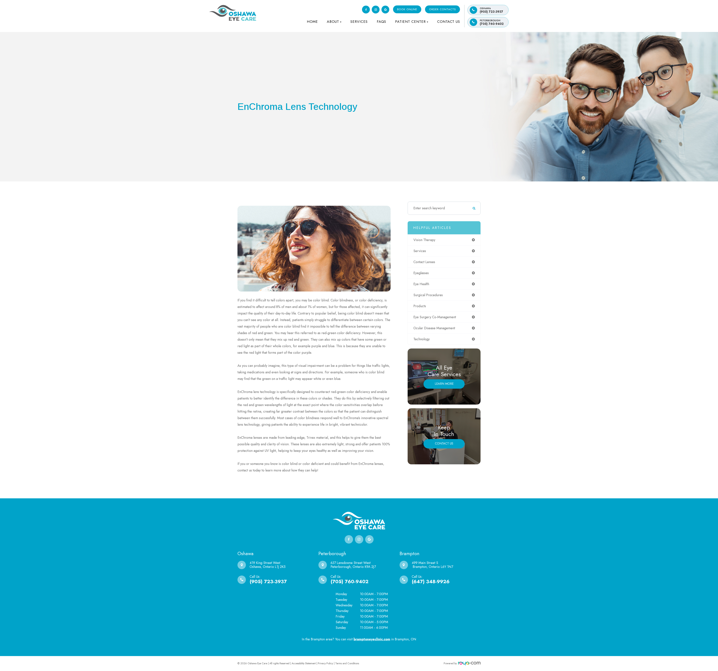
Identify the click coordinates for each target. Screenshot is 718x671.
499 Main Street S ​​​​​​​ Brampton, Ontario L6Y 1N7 (432, 564)
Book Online (407, 9)
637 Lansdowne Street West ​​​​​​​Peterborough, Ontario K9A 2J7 (353, 564)
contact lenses (424, 262)
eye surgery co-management (434, 317)
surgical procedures (428, 295)
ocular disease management (434, 328)
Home (312, 21)
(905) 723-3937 (491, 10)
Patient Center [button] (410, 21)
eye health (421, 284)
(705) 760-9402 (492, 22)
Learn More (444, 384)
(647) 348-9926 (430, 581)
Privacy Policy (325, 663)
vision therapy (424, 239)
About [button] (333, 21)
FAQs (381, 21)
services (419, 251)
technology (421, 339)
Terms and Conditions (347, 663)
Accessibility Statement (304, 663)
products (419, 306)
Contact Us (448, 21)
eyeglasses (421, 273)
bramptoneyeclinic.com (372, 639)
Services (359, 21)
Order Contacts (442, 9)
